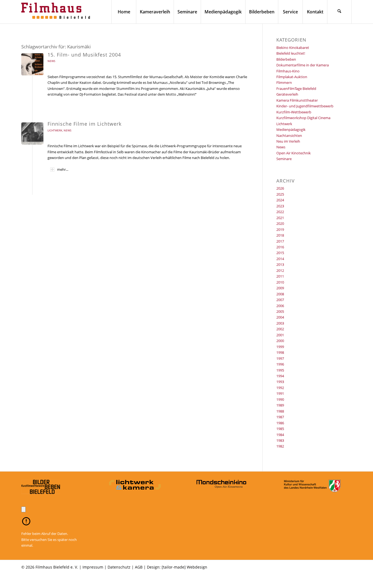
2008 (280, 294)
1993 (280, 381)
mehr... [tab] (62, 169)
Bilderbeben (286, 59)
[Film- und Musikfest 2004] (32, 64)
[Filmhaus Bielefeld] (56, 11)
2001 (280, 334)
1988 (280, 411)
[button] (23, 509)
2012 (280, 270)
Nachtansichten (289, 135)
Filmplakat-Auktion (291, 76)
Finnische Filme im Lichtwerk (85, 123)
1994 (280, 375)
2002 (280, 328)
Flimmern (284, 82)
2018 (280, 235)
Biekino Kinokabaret (292, 47)
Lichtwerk (55, 130)
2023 (280, 206)
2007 (280, 299)
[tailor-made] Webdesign (184, 567)
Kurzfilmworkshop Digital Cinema (303, 117)
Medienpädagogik (291, 129)
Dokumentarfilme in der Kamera (302, 65)
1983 (280, 440)
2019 (280, 229)
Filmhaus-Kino (288, 71)
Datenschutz (119, 567)
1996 (280, 364)
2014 (280, 258)
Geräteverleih (287, 94)
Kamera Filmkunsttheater (297, 100)
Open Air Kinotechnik (293, 153)
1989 (280, 405)
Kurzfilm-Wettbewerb (293, 112)
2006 (280, 305)
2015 (280, 252)
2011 (280, 276)
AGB (139, 567)
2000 (280, 340)
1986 (280, 422)
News (51, 61)
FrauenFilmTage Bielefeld (296, 88)
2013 (280, 264)
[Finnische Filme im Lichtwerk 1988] (32, 133)
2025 (280, 194)
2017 (280, 241)
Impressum (92, 567)
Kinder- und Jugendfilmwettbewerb (304, 106)
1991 (280, 393)
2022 (280, 211)
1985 (280, 428)
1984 (280, 434)
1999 (280, 346)
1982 (280, 446)
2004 (280, 317)
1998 (280, 352)
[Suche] (339, 11)
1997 (280, 358)
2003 (280, 323)
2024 (280, 200)
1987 (280, 416)
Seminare (284, 158)
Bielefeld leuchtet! (290, 53)
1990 (280, 399)
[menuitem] (123, 11)
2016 (280, 247)
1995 (280, 370)
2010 (280, 282)
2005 (280, 311)
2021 (280, 217)
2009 (280, 287)
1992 (280, 387)
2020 (280, 223)
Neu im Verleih (288, 141)
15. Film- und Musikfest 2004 (84, 54)
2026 (280, 188)
